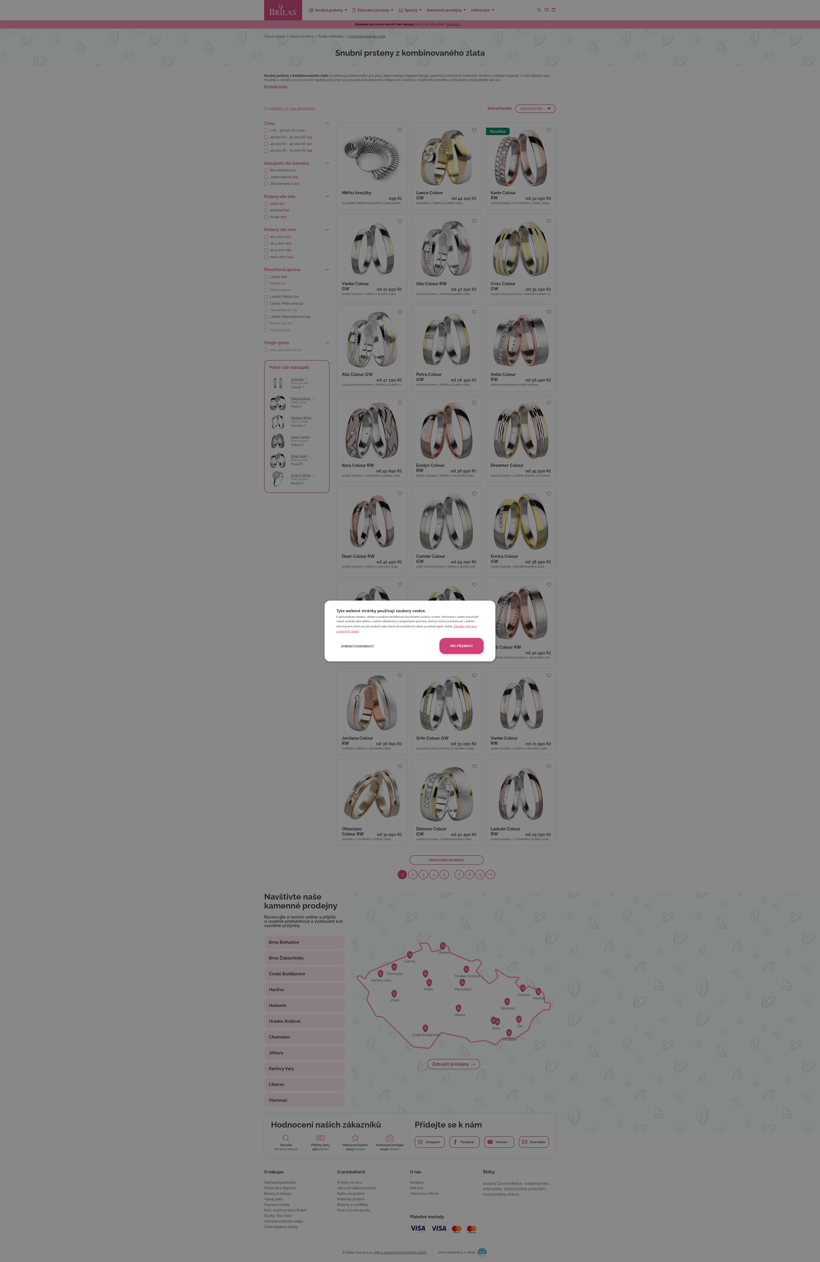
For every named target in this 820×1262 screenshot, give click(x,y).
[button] (355, 646)
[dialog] (410, 631)
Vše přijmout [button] (461, 646)
